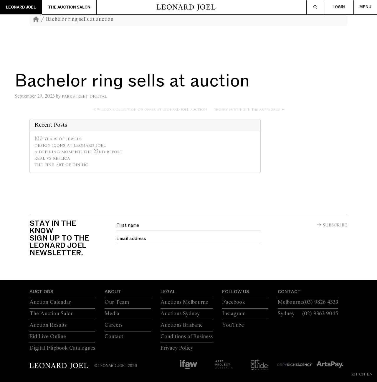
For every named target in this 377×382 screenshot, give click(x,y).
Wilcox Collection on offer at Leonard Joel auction (152, 109)
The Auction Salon (69, 7)
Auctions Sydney (180, 314)
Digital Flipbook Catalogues (62, 348)
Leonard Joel (21, 7)
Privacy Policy (177, 348)
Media (112, 314)
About (113, 292)
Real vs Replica (52, 158)
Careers (114, 325)
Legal (168, 292)
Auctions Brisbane (182, 325)
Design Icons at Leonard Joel (70, 145)
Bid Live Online (47, 336)
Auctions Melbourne (184, 302)
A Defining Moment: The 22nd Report (78, 152)
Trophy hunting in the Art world (247, 109)
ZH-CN (358, 374)
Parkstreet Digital (84, 96)
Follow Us (235, 292)
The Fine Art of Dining (61, 164)
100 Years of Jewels (58, 139)
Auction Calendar (50, 302)
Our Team (117, 302)
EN (370, 374)
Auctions (41, 292)
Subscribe (335, 225)
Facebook (233, 302)
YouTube (233, 325)
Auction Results (48, 325)
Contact (114, 336)
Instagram (234, 314)
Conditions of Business (187, 336)
